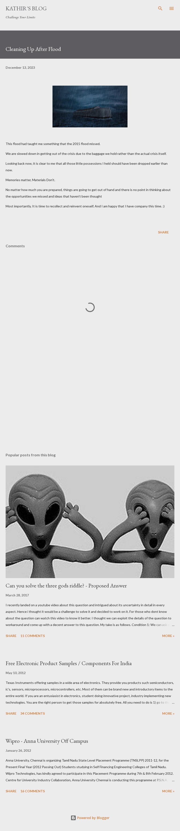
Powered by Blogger (92, 818)
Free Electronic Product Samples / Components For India (69, 663)
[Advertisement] (90, 405)
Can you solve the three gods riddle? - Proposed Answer (66, 585)
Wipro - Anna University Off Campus (47, 740)
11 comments (32, 636)
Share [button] (163, 232)
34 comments (32, 713)
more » (168, 636)
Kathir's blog (26, 8)
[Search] (160, 8)
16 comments (32, 791)
